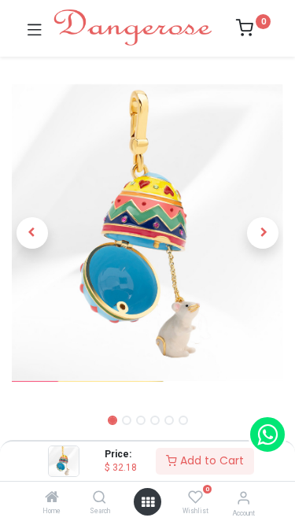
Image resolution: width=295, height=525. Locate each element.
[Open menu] (148, 502)
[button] (32, 233)
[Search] (99, 498)
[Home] (52, 498)
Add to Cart (210, 460)
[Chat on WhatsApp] (267, 434)
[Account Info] (243, 498)
